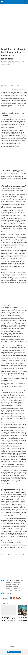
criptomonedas (16, 584)
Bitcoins (12, 580)
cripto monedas (9, 582)
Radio (16, 646)
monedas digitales (9, 590)
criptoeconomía (17, 582)
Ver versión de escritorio (14, 651)
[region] (11, 13)
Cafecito (12, 646)
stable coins (17, 590)
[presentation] (24, 614)
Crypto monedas (9, 586)
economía (16, 586)
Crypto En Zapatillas (9, 593)
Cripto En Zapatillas (19, 580)
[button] (2, 2)
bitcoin (7, 580)
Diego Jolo (7, 85)
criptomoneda (8, 584)
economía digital (9, 588)
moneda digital (17, 588)
